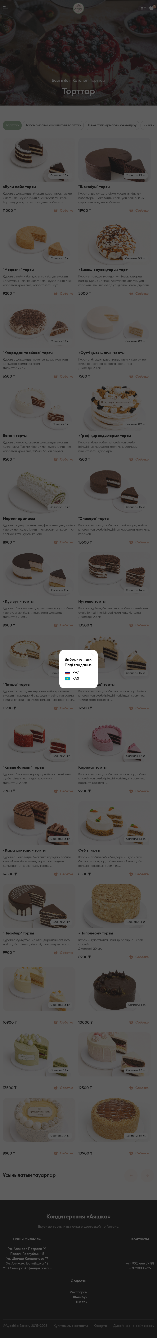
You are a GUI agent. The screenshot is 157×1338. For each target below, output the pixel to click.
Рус (76, 672)
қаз (76, 678)
